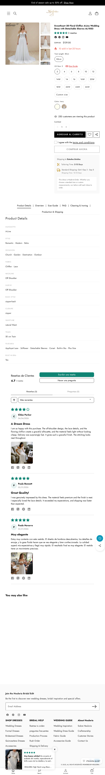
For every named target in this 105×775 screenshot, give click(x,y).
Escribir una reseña (66, 374)
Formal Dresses (12, 731)
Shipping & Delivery (39, 745)
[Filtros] (14, 400)
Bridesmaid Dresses (14, 735)
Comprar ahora (76, 149)
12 (93, 71)
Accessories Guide (62, 740)
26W (87, 87)
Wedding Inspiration (63, 725)
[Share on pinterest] (23, 468)
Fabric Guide (60, 735)
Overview (39, 205)
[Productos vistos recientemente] (100, 538)
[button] (97, 13)
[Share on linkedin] (29, 468)
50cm (59, 59)
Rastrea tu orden (37, 725)
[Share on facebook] (12, 468)
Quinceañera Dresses (15, 740)
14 (67, 79)
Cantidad (57, 122)
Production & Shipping (52, 211)
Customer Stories (85, 735)
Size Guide (73, 66)
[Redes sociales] (100, 545)
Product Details (24, 205)
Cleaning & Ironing (79, 205)
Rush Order (35, 740)
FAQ (64, 205)
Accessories (10, 745)
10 (86, 71)
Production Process (38, 735)
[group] (45, 28)
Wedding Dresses (13, 725)
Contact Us (83, 740)
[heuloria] (52, 13)
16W (83, 79)
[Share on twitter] (18, 468)
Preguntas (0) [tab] (73, 391)
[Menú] (8, 13)
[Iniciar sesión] (90, 13)
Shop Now (69, 2)
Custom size (62, 94)
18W (58, 87)
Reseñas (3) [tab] (31, 391)
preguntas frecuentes (39, 731)
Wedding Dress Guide (64, 731)
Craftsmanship (84, 731)
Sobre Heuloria (85, 725)
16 (74, 79)
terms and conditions (83, 142)
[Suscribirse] (94, 706)
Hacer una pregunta (67, 380)
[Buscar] (15, 13)
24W (77, 87)
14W (58, 79)
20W (92, 79)
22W (68, 87)
